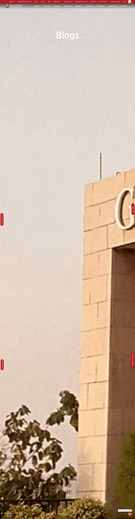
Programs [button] (57, 6)
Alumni (36, 1)
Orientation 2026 (2, 219)
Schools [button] (47, 6)
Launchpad (123, 6)
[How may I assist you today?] (130, 514)
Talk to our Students (133, 359)
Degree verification (115, 1)
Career (125, 1)
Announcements (103, 1)
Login (42, 1)
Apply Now (12, 1)
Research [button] (79, 6)
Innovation (93, 1)
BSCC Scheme (2, 365)
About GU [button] (37, 6)
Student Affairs (67, 1)
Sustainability (112, 6)
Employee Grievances (80, 1)
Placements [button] (100, 6)
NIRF (49, 1)
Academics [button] (89, 6)
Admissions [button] (68, 6)
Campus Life (56, 1)
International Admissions (24, 1)
